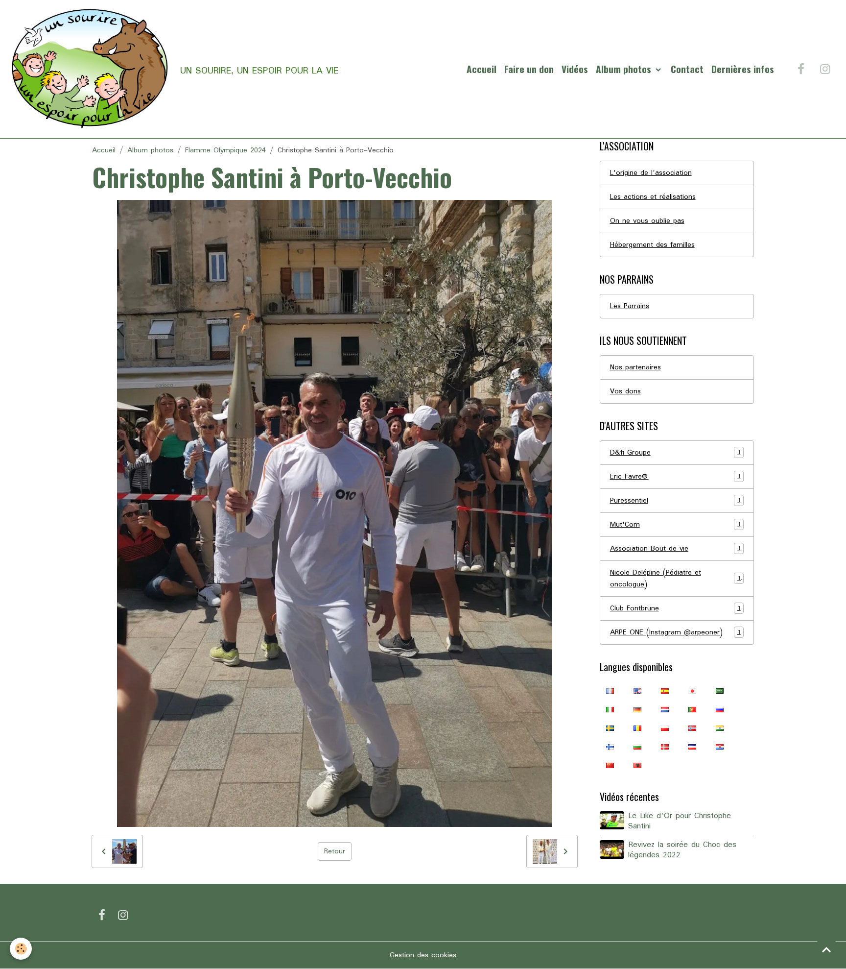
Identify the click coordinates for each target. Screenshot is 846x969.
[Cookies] (21, 949)
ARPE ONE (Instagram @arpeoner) (675, 632)
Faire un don (529, 69)
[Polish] (665, 728)
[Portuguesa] (692, 709)
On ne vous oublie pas (647, 221)
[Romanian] (637, 728)
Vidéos (575, 69)
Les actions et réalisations (653, 197)
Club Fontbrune (675, 608)
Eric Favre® (675, 477)
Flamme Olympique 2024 (225, 150)
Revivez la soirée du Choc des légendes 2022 (682, 850)
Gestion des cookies (423, 955)
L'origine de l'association (651, 173)
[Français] (610, 690)
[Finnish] (610, 746)
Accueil (481, 69)
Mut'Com (675, 525)
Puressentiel (675, 501)
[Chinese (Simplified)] (610, 765)
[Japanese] (692, 690)
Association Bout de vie (675, 549)
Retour (334, 851)
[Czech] (692, 746)
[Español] (665, 690)
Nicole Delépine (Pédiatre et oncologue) (675, 578)
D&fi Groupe (675, 453)
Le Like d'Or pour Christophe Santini (679, 821)
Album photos (625, 69)
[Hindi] (719, 728)
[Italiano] (610, 709)
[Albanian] (637, 765)
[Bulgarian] (637, 746)
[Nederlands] (665, 709)
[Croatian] (719, 746)
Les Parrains (629, 306)
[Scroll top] (826, 949)
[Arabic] (719, 690)
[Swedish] (610, 728)
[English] (637, 690)
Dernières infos (742, 69)
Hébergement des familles (652, 245)
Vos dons (625, 391)
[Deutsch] (637, 709)
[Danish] (665, 746)
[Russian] (719, 709)
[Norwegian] (692, 728)
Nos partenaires (635, 367)
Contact (687, 69)
